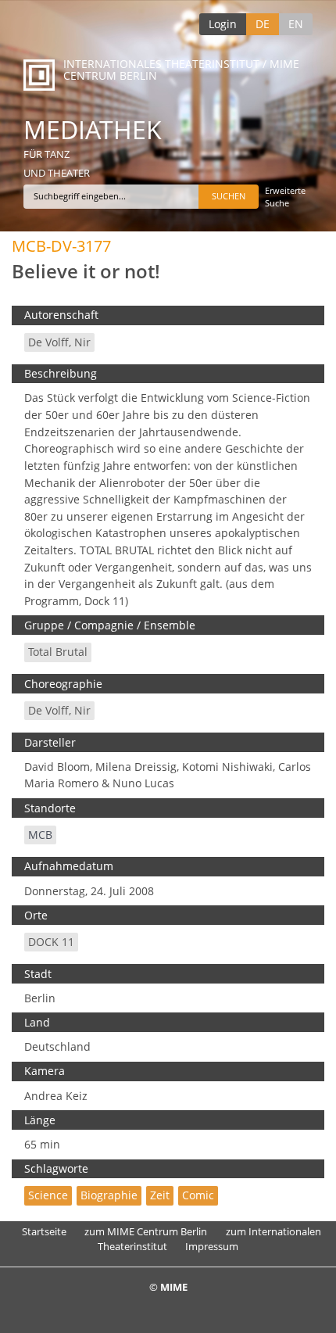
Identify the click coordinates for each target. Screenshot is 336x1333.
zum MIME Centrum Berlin (145, 1231)
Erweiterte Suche (285, 197)
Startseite (44, 1231)
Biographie (109, 1195)
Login (223, 23)
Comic (198, 1195)
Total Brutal (58, 651)
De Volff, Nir (59, 342)
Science (48, 1195)
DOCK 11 (51, 941)
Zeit (160, 1195)
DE (263, 23)
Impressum (211, 1246)
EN (295, 23)
